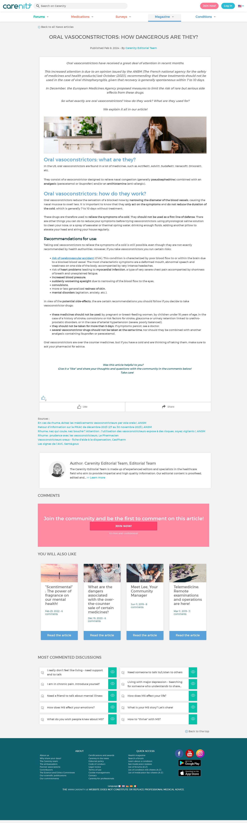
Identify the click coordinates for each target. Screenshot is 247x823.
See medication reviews (140, 764)
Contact (93, 775)
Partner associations (50, 767)
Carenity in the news (99, 758)
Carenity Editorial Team (141, 48)
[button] (41, 18)
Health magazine (136, 755)
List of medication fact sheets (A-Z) (145, 772)
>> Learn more (96, 477)
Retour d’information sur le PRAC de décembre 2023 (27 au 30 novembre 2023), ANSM (95, 427)
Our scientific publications (53, 775)
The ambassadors (48, 764)
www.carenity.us (78, 789)
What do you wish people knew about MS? (75, 719)
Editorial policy (96, 761)
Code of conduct (97, 764)
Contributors (46, 769)
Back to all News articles (57, 27)
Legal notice (95, 767)
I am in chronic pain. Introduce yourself (73, 684)
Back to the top (198, 731)
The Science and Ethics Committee (57, 772)
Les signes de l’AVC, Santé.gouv (58, 443)
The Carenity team (49, 761)
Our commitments (49, 778)
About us (44, 755)
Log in (228, 5)
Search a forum (136, 758)
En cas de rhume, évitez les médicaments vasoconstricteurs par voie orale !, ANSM (92, 422)
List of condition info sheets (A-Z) (144, 769)
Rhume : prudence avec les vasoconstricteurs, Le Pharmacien (78, 435)
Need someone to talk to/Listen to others (155, 672)
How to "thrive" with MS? (144, 719)
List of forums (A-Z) (137, 767)
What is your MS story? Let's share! (150, 707)
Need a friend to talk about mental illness (74, 695)
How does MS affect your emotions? (71, 707)
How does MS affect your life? (147, 695)
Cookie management (99, 772)
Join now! (209, 5)
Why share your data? (50, 758)
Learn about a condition (140, 761)
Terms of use (95, 769)
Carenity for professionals (101, 778)
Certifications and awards (101, 755)
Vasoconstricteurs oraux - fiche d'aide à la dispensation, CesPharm (82, 439)
